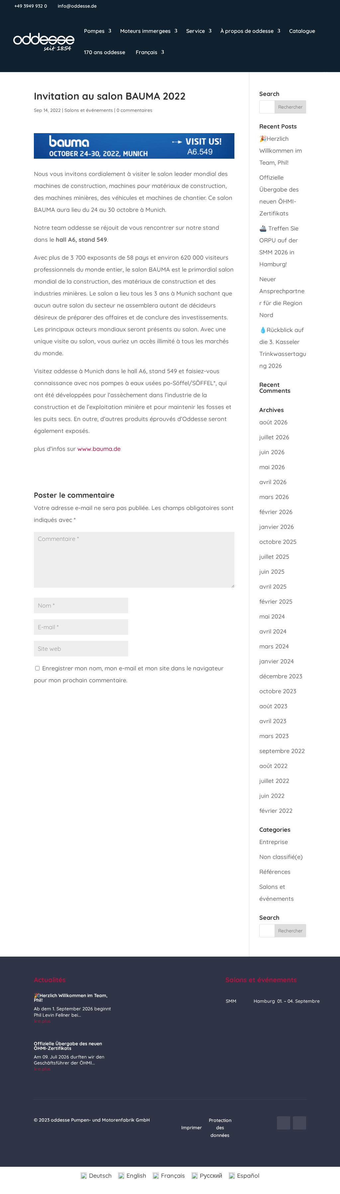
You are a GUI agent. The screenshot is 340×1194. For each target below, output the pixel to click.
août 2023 (273, 706)
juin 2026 (272, 452)
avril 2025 (273, 586)
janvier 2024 (276, 661)
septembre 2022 (282, 751)
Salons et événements (88, 110)
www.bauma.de (99, 449)
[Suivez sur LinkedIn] (299, 1123)
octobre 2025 (278, 542)
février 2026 (276, 512)
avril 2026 (273, 482)
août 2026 (273, 422)
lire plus (42, 1021)
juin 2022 (272, 796)
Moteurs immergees (145, 31)
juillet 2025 (274, 556)
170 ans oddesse (104, 52)
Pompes (94, 31)
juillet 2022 (274, 781)
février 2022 (276, 810)
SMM (231, 1001)
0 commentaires (134, 110)
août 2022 (273, 766)
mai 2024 (272, 616)
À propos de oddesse (247, 31)
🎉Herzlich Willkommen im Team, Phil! (280, 150)
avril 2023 (273, 721)
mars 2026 (274, 497)
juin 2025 (272, 571)
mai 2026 (272, 467)
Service (195, 31)
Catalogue (302, 31)
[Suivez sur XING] (283, 1123)
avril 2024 (273, 631)
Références (275, 872)
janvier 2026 (276, 527)
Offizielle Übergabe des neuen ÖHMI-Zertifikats (68, 1046)
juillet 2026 (274, 437)
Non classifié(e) (281, 857)
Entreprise (273, 842)
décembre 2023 (280, 676)
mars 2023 (274, 736)
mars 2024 (274, 646)
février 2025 (276, 601)
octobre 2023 (278, 691)
